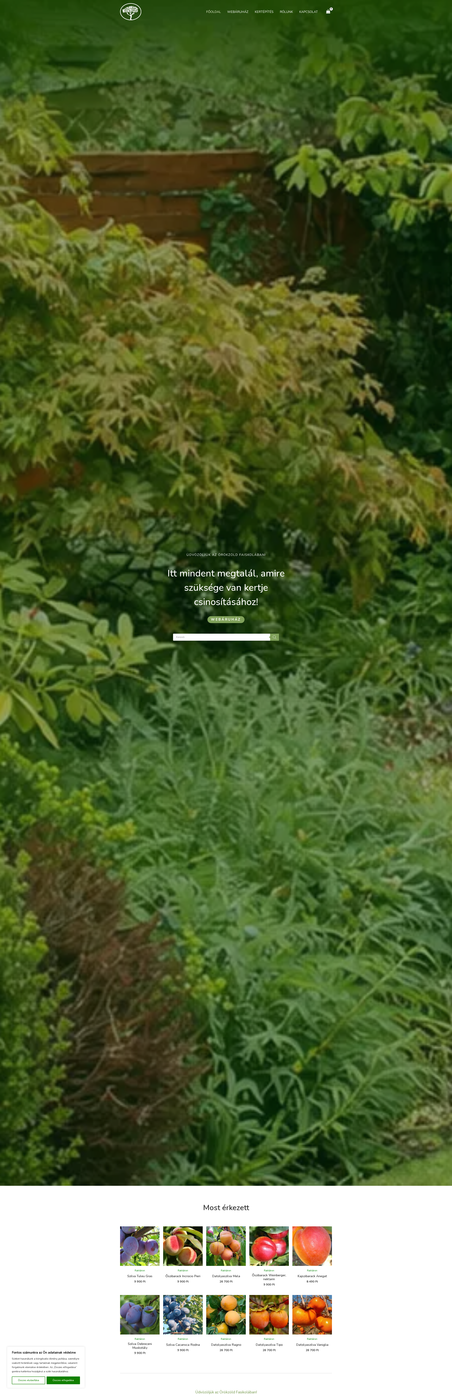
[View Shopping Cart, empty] (328, 11)
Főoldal (213, 12)
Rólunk (286, 12)
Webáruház (237, 12)
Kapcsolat (308, 12)
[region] (46, 1367)
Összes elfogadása (63, 1380)
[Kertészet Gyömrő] (130, 11)
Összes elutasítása (28, 1380)
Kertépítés (264, 12)
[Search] (274, 637)
